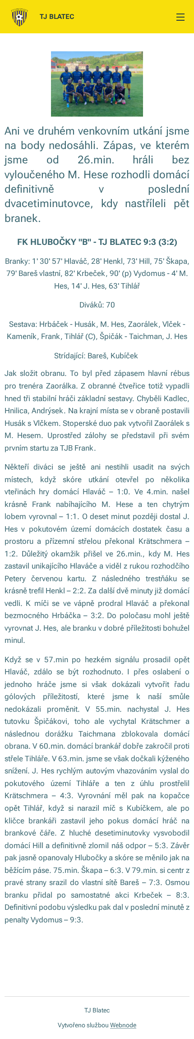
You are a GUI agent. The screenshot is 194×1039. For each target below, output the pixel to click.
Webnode (123, 1025)
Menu (180, 17)
